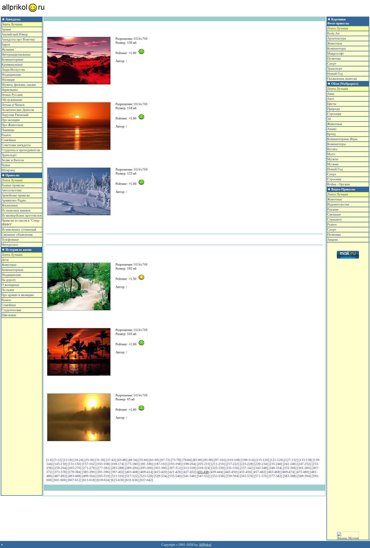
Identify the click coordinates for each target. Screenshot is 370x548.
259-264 (60, 468)
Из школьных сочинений (19, 229)
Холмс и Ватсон (13, 160)
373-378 (60, 472)
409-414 (146, 472)
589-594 (304, 476)
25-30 (89, 460)
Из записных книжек (16, 210)
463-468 (274, 472)
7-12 (58, 460)
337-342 (246, 468)
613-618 (89, 480)
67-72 (165, 460)
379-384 (74, 472)
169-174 (117, 464)
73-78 (176, 460)
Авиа (330, 94)
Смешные (334, 214)
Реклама (333, 209)
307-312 (175, 468)
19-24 (79, 460)
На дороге (9, 280)
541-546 (189, 476)
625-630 (117, 480)
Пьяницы (8, 130)
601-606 (60, 480)
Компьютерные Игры (342, 139)
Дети (5, 260)
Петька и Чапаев (13, 105)
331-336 (232, 468)
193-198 (175, 464)
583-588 (289, 476)
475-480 (302, 472)
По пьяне (8, 290)
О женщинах (10, 285)
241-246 (289, 464)
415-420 (160, 472)
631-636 (132, 480)
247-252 (304, 464)
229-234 (261, 464)
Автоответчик (11, 190)
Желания (8, 49)
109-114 (248, 460)
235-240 (275, 464)
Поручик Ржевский (15, 115)
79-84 (187, 460)
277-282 (103, 468)
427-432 (189, 472)
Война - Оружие (338, 184)
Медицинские (11, 74)
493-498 (74, 476)
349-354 (275, 468)
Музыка (333, 164)
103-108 (233, 460)
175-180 (132, 464)
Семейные (9, 140)
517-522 (132, 476)
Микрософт (335, 53)
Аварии (332, 239)
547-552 (203, 476)
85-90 (198, 460)
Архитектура (336, 38)
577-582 (275, 476)
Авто (330, 99)
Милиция (8, 79)
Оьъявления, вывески (342, 78)
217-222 (232, 464)
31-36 (100, 460)
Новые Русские (12, 95)
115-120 (262, 460)
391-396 (103, 472)
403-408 (132, 472)
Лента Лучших (12, 24)
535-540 (175, 476)
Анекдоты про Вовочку (18, 39)
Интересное (10, 244)
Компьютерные (12, 59)
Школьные (9, 315)
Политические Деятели (18, 110)
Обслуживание (12, 100)
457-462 (259, 472)
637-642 (146, 480)
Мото (331, 154)
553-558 (218, 476)
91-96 (208, 460)
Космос (332, 149)
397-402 (117, 472)
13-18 (68, 460)
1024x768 (140, 38)
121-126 (276, 460)
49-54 (133, 460)
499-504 (89, 476)
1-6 (49, 460)
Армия (6, 29)
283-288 (117, 468)
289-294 (132, 468)
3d (329, 119)
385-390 (89, 472)
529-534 (160, 476)
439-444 (216, 472)
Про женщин (11, 120)
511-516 (117, 476)
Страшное (334, 219)
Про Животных (12, 125)
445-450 (231, 472)
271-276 (89, 468)
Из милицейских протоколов (22, 215)
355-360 (289, 468)
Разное (6, 135)
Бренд (331, 134)
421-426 (175, 472)
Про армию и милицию (18, 295)
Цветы (331, 104)
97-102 (220, 460)
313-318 (189, 468)
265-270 (74, 468)
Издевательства (338, 204)
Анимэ (332, 129)
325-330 (218, 468)
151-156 (74, 464)
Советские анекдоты (16, 145)
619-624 (103, 480)
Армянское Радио (14, 200)
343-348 (261, 468)
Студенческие (11, 310)
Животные (9, 265)
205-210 (203, 464)
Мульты (332, 159)
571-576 (261, 476)
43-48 (122, 460)
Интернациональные (16, 54)
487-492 (60, 476)
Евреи (6, 44)
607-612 (74, 480)
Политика (334, 58)
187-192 (160, 464)
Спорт (331, 63)
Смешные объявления (17, 234)
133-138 (305, 460)
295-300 (146, 468)
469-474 (288, 472)
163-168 (103, 464)
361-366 (304, 468)
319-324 (203, 468)
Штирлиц (8, 170)
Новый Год (335, 73)
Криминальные (12, 64)
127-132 (291, 460)
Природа (333, 109)
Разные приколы (13, 185)
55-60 (143, 460)
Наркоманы (10, 90)
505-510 (103, 476)
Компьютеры (336, 48)
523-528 (146, 476)
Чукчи (6, 165)
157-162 (89, 464)
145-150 (60, 464)
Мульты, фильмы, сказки (19, 85)
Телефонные (10, 239)
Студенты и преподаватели (21, 150)
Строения (334, 114)
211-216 (218, 464)
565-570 (246, 476)
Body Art (333, 33)
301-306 (160, 468)
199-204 (189, 464)
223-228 (246, 464)
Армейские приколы (16, 195)
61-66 (154, 460)
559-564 (232, 476)
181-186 (146, 464)
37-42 (111, 460)
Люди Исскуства (13, 69)
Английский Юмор (15, 34)
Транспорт (9, 155)
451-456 (245, 472)
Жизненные (10, 205)
